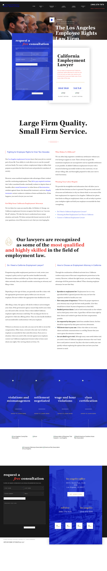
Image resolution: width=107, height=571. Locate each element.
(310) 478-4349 (86, 512)
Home (34, 6)
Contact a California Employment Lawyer (71, 218)
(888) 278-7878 (97, 5)
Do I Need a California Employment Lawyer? (72, 212)
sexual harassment (21, 187)
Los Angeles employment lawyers (19, 159)
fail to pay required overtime (41, 181)
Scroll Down (53, 30)
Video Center (74, 6)
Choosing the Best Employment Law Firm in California (75, 215)
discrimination (44, 187)
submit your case (37, 93)
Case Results (64, 6)
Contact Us (83, 6)
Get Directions (76, 494)
